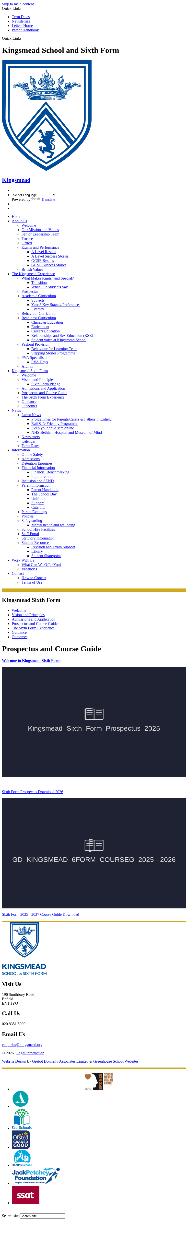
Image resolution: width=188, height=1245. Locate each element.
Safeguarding (32, 520)
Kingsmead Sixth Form (30, 371)
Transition (39, 283)
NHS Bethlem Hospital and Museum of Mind (66, 432)
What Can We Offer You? (41, 565)
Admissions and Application (43, 388)
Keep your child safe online (52, 428)
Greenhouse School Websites (115, 1061)
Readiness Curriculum (39, 318)
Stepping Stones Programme (53, 353)
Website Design (14, 1061)
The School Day (44, 494)
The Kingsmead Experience (33, 274)
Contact (18, 573)
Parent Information (36, 485)
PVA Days (39, 362)
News (16, 410)
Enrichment (40, 327)
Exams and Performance (40, 247)
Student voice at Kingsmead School (58, 340)
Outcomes (29, 406)
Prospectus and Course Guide (44, 393)
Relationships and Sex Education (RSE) (62, 335)
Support (37, 503)
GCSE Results (42, 260)
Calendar (28, 441)
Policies (28, 516)
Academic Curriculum (39, 296)
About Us (19, 221)
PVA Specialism (34, 357)
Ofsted (27, 243)
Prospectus (30, 291)
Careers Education (45, 331)
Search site (10, 1216)
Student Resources (36, 542)
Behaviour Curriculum (39, 313)
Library (37, 551)
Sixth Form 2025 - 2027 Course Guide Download (40, 914)
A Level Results (43, 252)
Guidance (29, 401)
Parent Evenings (34, 512)
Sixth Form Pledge (45, 384)
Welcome (29, 225)
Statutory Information (38, 538)
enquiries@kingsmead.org (22, 1045)
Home (16, 216)
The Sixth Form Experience (43, 397)
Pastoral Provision (35, 344)
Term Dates (21, 17)
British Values (32, 269)
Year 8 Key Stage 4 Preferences (55, 305)
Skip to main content (18, 4)
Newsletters (21, 21)
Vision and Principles (38, 379)
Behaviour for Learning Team (54, 349)
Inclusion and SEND (38, 481)
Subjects (37, 300)
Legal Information (30, 1053)
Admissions (31, 459)
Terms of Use (32, 582)
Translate (48, 199)
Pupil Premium (42, 476)
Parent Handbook (25, 30)
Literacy (37, 309)
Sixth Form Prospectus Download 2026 (32, 792)
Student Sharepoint (46, 556)
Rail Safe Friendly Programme (54, 424)
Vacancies (29, 569)
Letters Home (22, 25)
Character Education (47, 322)
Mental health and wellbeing (53, 525)
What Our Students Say (49, 287)
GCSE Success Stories (48, 265)
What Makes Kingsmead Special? (48, 278)
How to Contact (34, 578)
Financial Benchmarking (50, 472)
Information (21, 450)
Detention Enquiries (37, 463)
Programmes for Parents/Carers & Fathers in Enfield (71, 419)
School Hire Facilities (38, 529)
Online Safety (32, 454)
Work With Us (23, 560)
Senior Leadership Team (40, 234)
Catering (38, 507)
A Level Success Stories (50, 256)
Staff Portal (30, 534)
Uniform (38, 498)
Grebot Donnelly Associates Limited (60, 1061)
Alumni (27, 366)
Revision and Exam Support (53, 547)
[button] (23, 38)
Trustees (28, 238)
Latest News (31, 415)
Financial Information (38, 468)
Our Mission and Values (40, 230)
